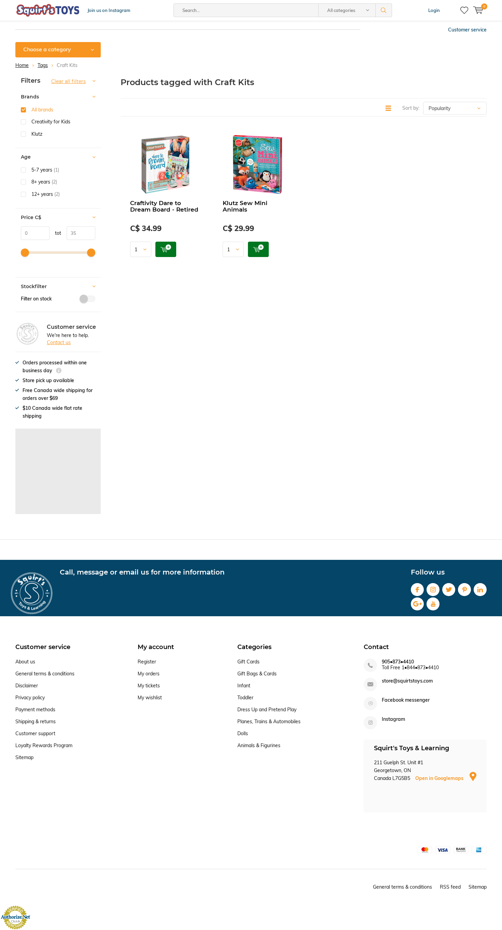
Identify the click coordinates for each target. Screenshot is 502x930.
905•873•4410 (398, 662)
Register (147, 662)
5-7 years (45, 170)
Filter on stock (36, 299)
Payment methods (35, 709)
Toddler (245, 698)
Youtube (433, 603)
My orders (148, 674)
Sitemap (24, 757)
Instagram (433, 589)
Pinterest (464, 589)
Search (384, 10)
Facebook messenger (406, 700)
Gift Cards (248, 662)
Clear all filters (68, 81)
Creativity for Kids (50, 122)
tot (55, 233)
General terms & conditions (44, 674)
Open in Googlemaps (440, 778)
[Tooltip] (58, 371)
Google (417, 603)
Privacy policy (30, 698)
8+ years (44, 182)
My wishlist (150, 698)
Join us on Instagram (108, 10)
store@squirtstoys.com (407, 681)
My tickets (149, 686)
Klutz (36, 134)
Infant (243, 686)
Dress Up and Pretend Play (266, 709)
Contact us (59, 342)
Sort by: (410, 108)
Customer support (35, 733)
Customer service (467, 30)
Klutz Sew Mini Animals (245, 206)
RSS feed (450, 887)
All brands (42, 110)
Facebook (417, 589)
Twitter (448, 589)
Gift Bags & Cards (257, 674)
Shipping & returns (35, 721)
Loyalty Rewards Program (43, 745)
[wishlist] (464, 10)
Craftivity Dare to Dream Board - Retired (164, 206)
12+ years (45, 194)
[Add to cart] (165, 249)
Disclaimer (26, 686)
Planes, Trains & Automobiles (269, 721)
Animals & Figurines (258, 745)
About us (25, 662)
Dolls (242, 733)
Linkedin (480, 589)
